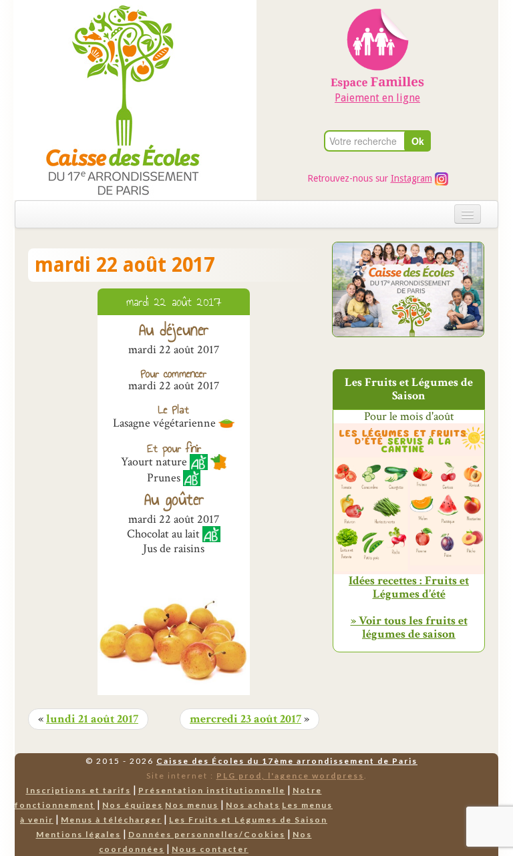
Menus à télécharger (111, 820)
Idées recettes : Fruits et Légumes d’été (409, 587)
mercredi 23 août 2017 (245, 719)
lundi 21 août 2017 (92, 719)
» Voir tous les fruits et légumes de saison (409, 627)
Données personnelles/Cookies (206, 834)
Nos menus (191, 805)
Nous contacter (210, 849)
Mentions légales (78, 834)
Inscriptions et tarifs (78, 790)
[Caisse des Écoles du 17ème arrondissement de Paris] (109, 99)
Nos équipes (132, 805)
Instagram (411, 178)
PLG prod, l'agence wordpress (290, 776)
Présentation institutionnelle (211, 790)
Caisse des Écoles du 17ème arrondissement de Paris (286, 761)
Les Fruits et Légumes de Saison (248, 820)
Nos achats (253, 805)
